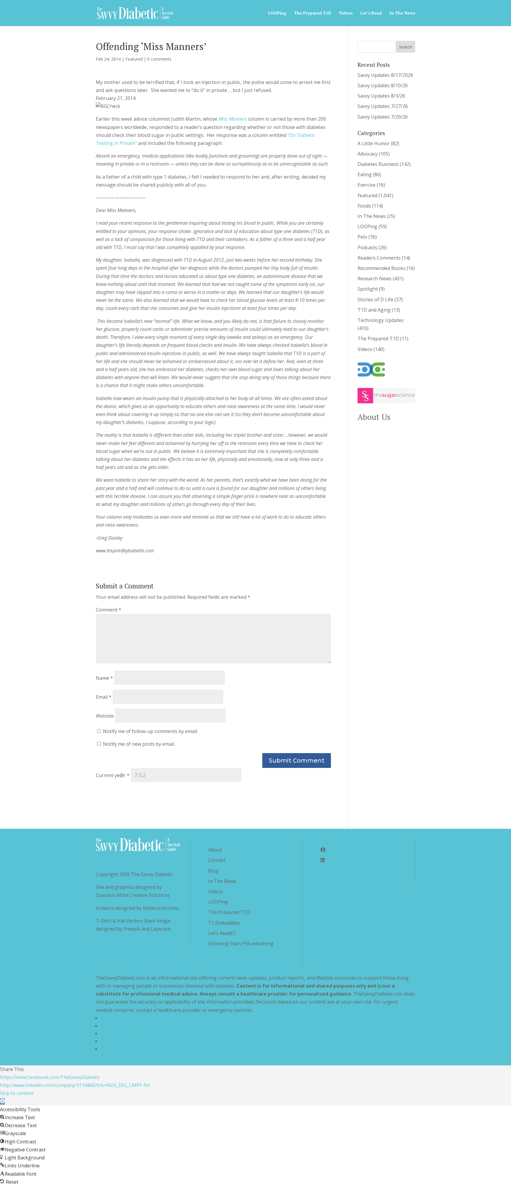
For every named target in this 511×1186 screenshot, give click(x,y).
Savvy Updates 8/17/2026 (385, 75)
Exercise (367, 185)
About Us (374, 417)
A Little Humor (374, 143)
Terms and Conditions (125, 1025)
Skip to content (17, 1093)
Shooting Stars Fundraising (241, 943)
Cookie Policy (115, 1049)
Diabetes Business (378, 164)
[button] (2, 1101)
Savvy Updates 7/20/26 (383, 117)
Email (103, 697)
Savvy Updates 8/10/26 (383, 85)
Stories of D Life (375, 299)
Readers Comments (379, 258)
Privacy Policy (115, 1018)
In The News (402, 13)
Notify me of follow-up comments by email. (150, 731)
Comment (108, 609)
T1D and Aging (374, 310)
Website (105, 716)
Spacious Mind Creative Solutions (133, 895)
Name (104, 678)
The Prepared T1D (312, 13)
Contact (216, 860)
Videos (346, 13)
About (215, 850)
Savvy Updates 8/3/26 (381, 96)
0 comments (159, 59)
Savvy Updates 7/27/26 (383, 106)
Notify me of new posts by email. (139, 744)
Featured (134, 59)
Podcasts (367, 247)
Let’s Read (371, 13)
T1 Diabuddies (224, 923)
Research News (375, 278)
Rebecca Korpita (161, 908)
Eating (365, 174)
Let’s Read (221, 933)
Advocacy (368, 154)
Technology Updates (381, 320)
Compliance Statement (126, 1041)
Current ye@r (113, 775)
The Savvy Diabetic (152, 874)
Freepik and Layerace (147, 928)
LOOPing (277, 13)
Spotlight (368, 289)
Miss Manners (233, 119)
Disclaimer (112, 1033)
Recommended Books (381, 268)
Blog (213, 871)
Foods (364, 206)
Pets (362, 237)
